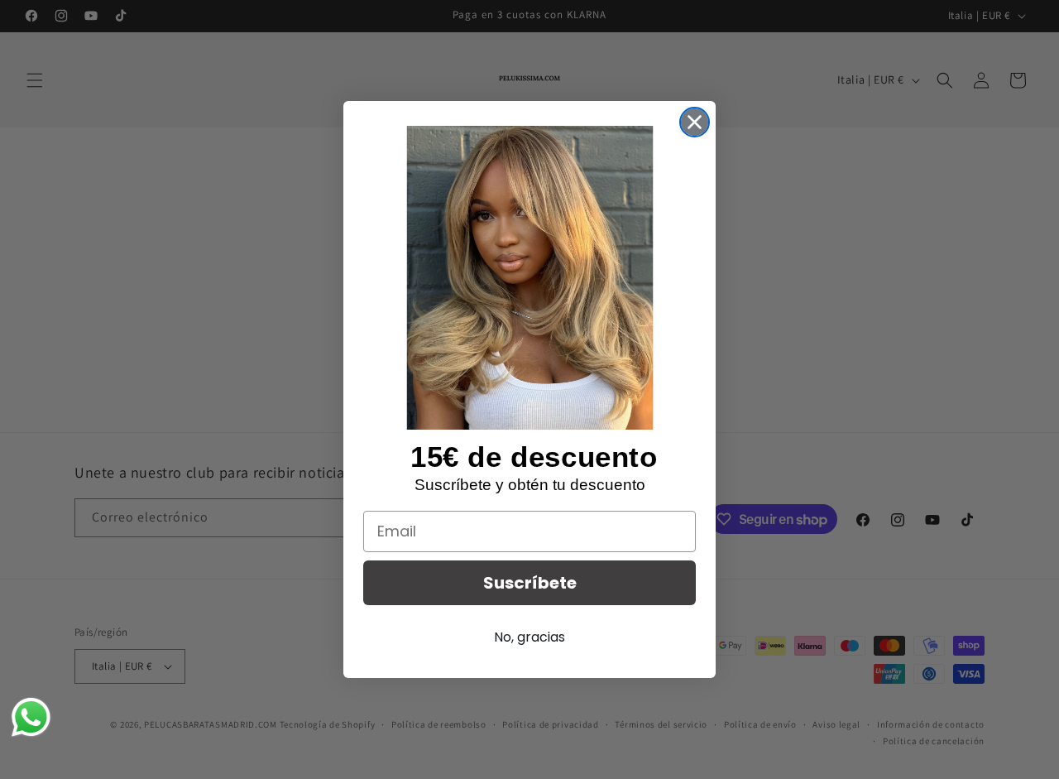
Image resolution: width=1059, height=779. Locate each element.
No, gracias (529, 637)
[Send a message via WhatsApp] (31, 717)
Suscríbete (530, 582)
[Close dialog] (694, 122)
